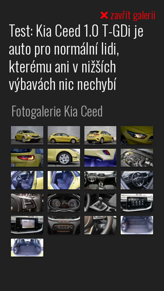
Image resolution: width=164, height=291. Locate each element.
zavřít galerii (131, 14)
